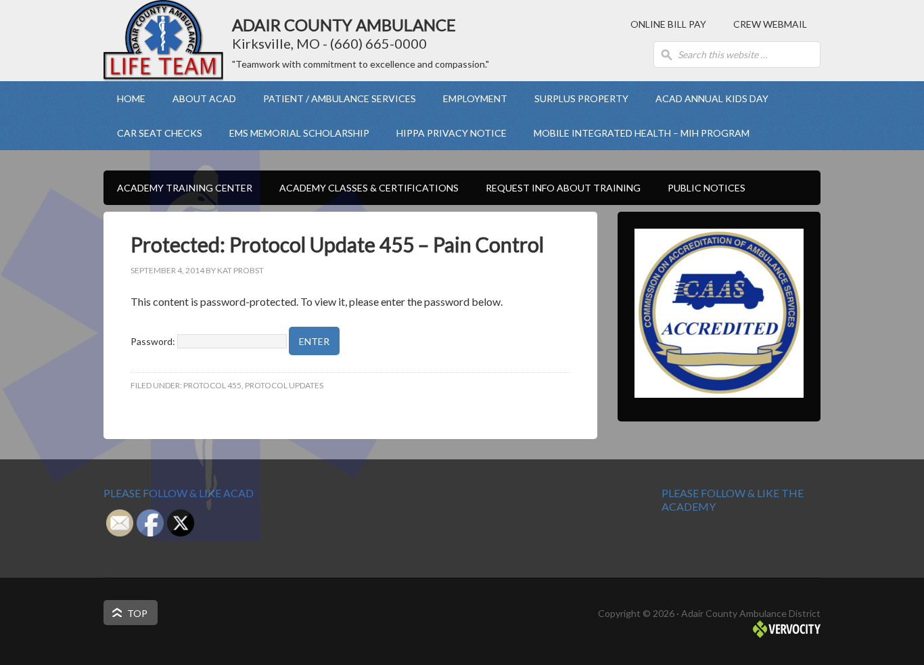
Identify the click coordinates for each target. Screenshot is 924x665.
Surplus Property (581, 98)
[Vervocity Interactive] (787, 634)
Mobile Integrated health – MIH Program (641, 133)
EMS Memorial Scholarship (299, 133)
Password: (154, 341)
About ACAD (197, 98)
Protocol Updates (284, 385)
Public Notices (706, 187)
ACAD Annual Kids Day (711, 98)
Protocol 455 (212, 385)
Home (131, 98)
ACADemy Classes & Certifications (362, 187)
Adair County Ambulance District (163, 40)
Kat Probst (240, 270)
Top (137, 613)
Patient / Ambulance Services (333, 98)
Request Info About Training (563, 187)
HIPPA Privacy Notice (451, 133)
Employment (468, 98)
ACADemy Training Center (177, 187)
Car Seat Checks (159, 133)
